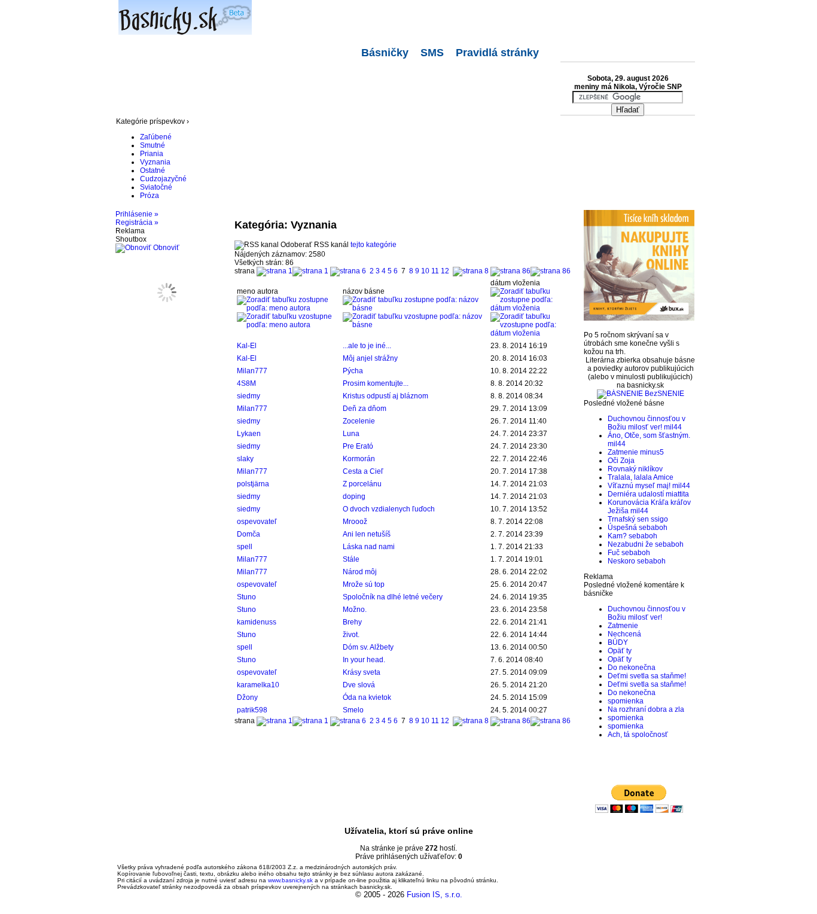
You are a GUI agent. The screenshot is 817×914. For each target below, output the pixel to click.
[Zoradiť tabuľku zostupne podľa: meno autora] (288, 308)
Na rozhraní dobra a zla (646, 709)
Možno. (355, 609)
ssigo (659, 519)
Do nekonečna (632, 667)
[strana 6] (348, 271)
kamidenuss (256, 622)
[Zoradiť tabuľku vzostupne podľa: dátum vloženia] (529, 333)
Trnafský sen (628, 519)
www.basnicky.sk (290, 880)
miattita (677, 494)
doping (354, 496)
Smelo (353, 710)
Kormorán (359, 459)
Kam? (617, 536)
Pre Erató (358, 446)
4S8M (246, 383)
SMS (432, 53)
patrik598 (252, 710)
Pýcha (353, 371)
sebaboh (653, 527)
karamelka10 (258, 685)
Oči (613, 460)
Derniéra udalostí (636, 494)
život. (351, 634)
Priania (151, 154)
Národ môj (360, 572)
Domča (248, 534)
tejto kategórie (373, 244)
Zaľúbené (156, 137)
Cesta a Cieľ (363, 471)
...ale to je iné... (367, 346)
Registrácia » (136, 222)
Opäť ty (620, 651)
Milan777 (252, 371)
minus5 (652, 452)
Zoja (627, 460)
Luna (351, 433)
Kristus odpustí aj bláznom (385, 396)
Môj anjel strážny (370, 358)
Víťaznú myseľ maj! (639, 486)
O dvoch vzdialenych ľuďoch (389, 509)
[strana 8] (471, 271)
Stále (351, 559)
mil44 (673, 427)
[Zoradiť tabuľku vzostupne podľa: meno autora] (288, 325)
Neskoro (621, 561)
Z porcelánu (362, 484)
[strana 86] (530, 271)
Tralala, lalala (630, 477)
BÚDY (618, 642)
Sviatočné (156, 187)
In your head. (364, 660)
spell (244, 547)
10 (425, 271)
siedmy (248, 396)
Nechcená (624, 634)
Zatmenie (623, 452)
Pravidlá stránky (497, 53)
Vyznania (155, 162)
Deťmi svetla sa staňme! (647, 676)
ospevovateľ (257, 521)
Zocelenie (359, 421)
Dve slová (359, 685)
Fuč (614, 553)
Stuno (246, 597)
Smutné (152, 145)
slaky (245, 459)
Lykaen (249, 433)
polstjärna (253, 484)
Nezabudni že (630, 544)
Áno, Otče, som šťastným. (649, 435)
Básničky (384, 53)
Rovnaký (622, 469)
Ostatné (152, 170)
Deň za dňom (364, 408)
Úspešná (622, 527)
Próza (149, 195)
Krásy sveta (361, 672)
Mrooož (355, 521)
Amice (663, 477)
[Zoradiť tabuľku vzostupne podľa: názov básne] (414, 325)
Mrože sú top (364, 584)
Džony (247, 697)
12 (445, 271)
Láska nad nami (369, 547)
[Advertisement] (333, 88)
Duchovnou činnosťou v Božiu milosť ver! (646, 423)
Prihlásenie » (136, 214)
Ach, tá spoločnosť (638, 734)
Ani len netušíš (367, 534)
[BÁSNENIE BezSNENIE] (640, 393)
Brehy (352, 622)
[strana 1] (292, 271)
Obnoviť (165, 247)
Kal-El (247, 346)
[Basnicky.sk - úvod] (178, 15)
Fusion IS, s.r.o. (434, 894)
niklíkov (650, 469)
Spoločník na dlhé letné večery (393, 597)
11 (435, 271)
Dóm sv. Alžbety (368, 647)
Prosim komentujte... (375, 383)
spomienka (626, 701)
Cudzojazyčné (163, 179)
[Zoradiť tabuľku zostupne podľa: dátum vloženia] (529, 308)
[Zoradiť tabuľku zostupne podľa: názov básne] (414, 308)
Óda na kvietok (367, 697)
